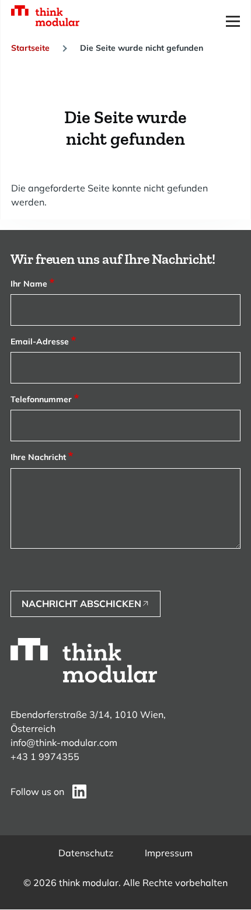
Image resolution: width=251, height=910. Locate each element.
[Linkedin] (79, 792)
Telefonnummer (41, 399)
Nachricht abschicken (81, 603)
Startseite (30, 48)
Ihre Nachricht (38, 457)
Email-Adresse (40, 341)
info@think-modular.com (64, 742)
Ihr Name (29, 283)
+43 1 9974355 (45, 756)
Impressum (169, 853)
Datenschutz (85, 853)
